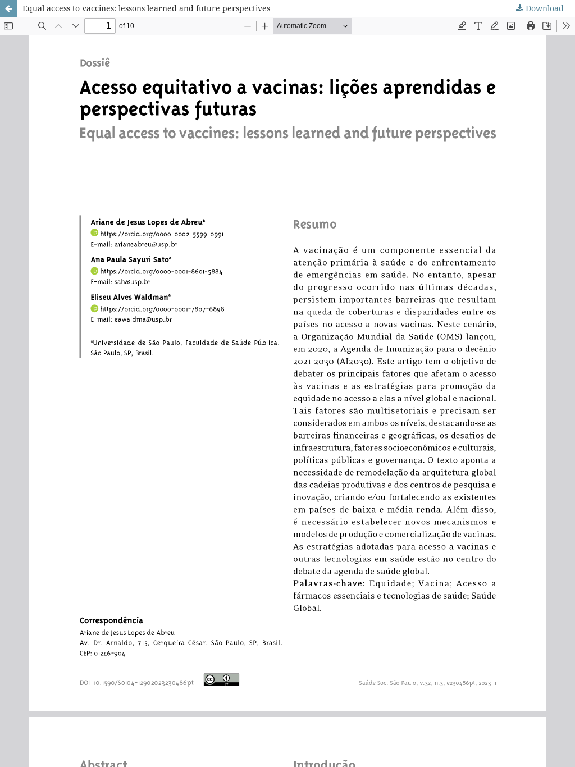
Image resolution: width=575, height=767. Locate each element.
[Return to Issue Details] (8, 8)
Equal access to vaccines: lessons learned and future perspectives (146, 8)
